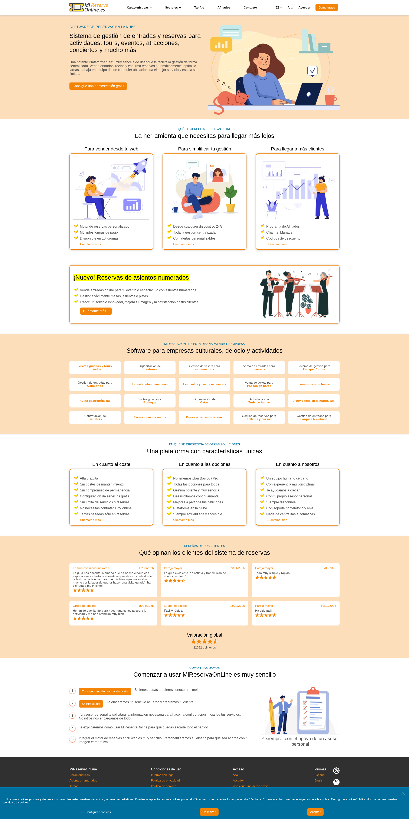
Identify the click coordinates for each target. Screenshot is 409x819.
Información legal (162, 775)
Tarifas (199, 7)
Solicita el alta (91, 703)
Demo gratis (326, 7)
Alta (290, 7)
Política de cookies (163, 786)
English (319, 780)
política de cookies (15, 802)
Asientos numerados (83, 780)
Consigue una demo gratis (250, 786)
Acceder (304, 7)
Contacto (250, 7)
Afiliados (223, 7)
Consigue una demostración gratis (98, 86)
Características (79, 775)
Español (319, 775)
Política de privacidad (165, 780)
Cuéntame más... (91, 244)
